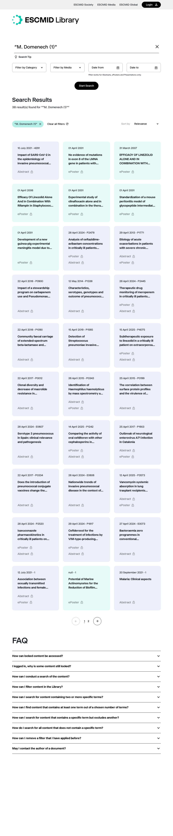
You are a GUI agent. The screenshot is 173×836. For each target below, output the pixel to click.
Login (149, 4)
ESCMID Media (106, 4)
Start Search (86, 85)
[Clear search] (157, 46)
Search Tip (25, 56)
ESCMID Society (83, 4)
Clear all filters (56, 124)
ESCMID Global (128, 4)
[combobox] (29, 67)
